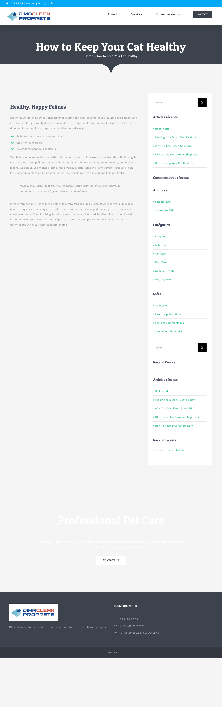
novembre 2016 (165, 210)
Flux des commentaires (169, 322)
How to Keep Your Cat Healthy (174, 163)
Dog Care (161, 262)
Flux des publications (168, 314)
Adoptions (161, 236)
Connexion (162, 305)
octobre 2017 (163, 201)
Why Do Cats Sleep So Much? (173, 145)
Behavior (160, 245)
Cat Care (160, 253)
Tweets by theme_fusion (168, 450)
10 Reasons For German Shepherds (177, 154)
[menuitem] (114, 14)
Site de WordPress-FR (168, 331)
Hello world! (162, 128)
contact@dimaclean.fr (39, 3)
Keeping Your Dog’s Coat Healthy (175, 137)
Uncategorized (164, 279)
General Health (164, 270)
